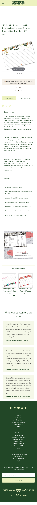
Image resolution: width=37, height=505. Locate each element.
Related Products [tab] (18, 268)
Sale (18, 448)
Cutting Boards (18, 439)
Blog (18, 426)
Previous (3, 282)
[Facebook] (3, 106)
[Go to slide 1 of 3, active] (14, 295)
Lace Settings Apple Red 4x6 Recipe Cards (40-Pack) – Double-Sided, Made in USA (25, 290)
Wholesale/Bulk (18, 420)
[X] (7, 106)
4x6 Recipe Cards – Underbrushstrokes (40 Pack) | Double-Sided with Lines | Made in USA (9, 290)
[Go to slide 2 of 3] (17, 295)
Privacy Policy (18, 424)
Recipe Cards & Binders (18, 437)
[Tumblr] (25, 408)
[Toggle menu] (3, 3)
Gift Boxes (18, 433)
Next (32, 282)
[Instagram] (15, 408)
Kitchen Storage (18, 444)
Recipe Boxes (18, 435)
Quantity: (18, 87)
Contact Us (18, 418)
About (18, 416)
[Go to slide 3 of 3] (20, 295)
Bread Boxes (18, 441)
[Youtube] (18, 408)
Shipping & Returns (18, 422)
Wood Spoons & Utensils (18, 446)
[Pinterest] (10, 106)
